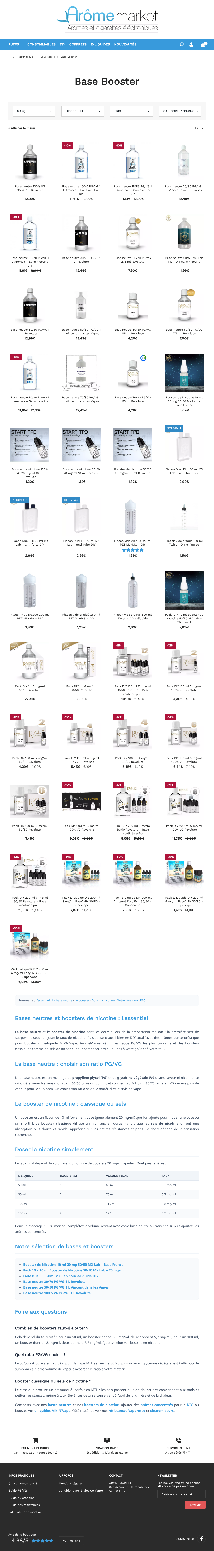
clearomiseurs (162, 1410)
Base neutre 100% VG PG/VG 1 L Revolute (57, 1293)
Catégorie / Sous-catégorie (180, 111)
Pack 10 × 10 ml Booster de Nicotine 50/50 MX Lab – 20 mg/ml (74, 1270)
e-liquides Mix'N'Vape (52, 1410)
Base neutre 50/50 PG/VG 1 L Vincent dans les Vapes (66, 1287)
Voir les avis (71, 1540)
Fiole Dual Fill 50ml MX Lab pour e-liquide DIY (60, 1276)
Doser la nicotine (103, 1000)
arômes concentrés (157, 1404)
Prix (118, 111)
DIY (190, 1404)
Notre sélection (127, 1000)
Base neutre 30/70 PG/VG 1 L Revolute (54, 1281)
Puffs (13, 44)
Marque (23, 111)
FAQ (143, 1000)
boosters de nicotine (101, 1404)
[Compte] (191, 44)
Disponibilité (76, 111)
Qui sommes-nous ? (22, 1483)
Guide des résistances (24, 1505)
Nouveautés (125, 44)
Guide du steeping (21, 1498)
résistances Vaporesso (126, 1410)
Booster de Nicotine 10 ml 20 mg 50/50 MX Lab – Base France (73, 1264)
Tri (197, 128)
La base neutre (62, 1000)
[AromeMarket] (107, 19)
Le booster (82, 1000)
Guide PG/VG (17, 1490)
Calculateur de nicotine (25, 1512)
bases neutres (60, 1404)
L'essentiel (43, 1000)
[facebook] (201, 1539)
